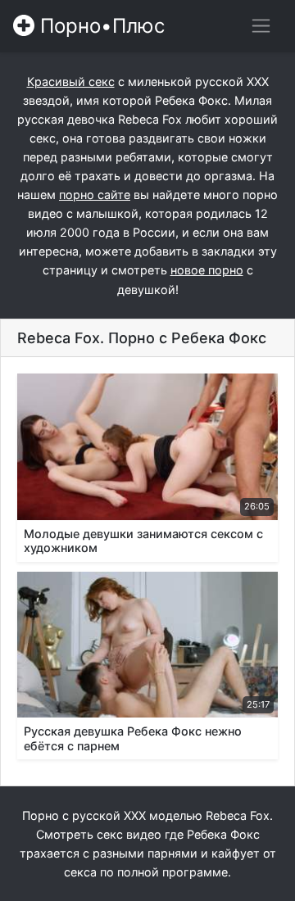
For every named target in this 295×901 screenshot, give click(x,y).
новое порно (206, 270)
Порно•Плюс (99, 26)
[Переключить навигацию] (261, 25)
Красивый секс (71, 81)
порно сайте (94, 194)
